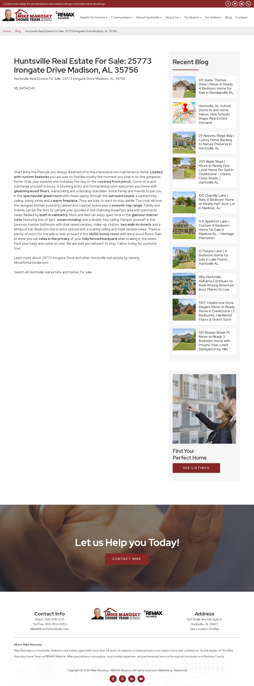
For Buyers (192, 17)
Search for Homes (92, 17)
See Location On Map (204, 629)
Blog (228, 17)
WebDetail (180, 670)
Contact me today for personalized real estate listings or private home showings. (54, 4)
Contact (241, 17)
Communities (120, 17)
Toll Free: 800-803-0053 (50, 624)
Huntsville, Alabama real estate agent (61, 650)
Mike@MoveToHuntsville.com (49, 629)
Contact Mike (127, 559)
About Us (172, 17)
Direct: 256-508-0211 (49, 619)
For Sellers (212, 17)
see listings (196, 468)
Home (7, 31)
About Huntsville (147, 17)
